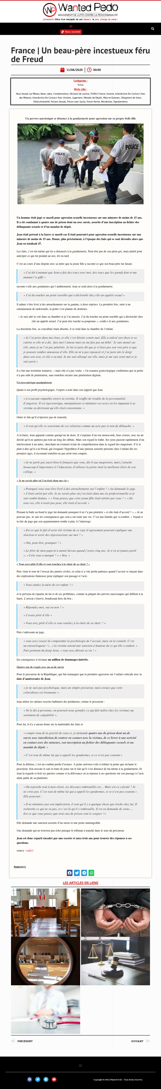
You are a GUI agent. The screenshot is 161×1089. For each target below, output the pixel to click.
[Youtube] (54, 1079)
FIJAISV (94, 94)
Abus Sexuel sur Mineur (27, 94)
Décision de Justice (79, 94)
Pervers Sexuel (58, 101)
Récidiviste (106, 101)
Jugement (77, 97)
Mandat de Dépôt (93, 97)
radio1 (30, 850)
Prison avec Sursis (76, 101)
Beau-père (46, 94)
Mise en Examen (111, 97)
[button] (71, 26)
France (102, 94)
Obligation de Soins (131, 97)
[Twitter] (37, 1079)
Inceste (110, 94)
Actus (80, 85)
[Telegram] (45, 1079)
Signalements (120, 101)
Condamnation (61, 94)
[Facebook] (29, 1079)
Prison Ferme (93, 101)
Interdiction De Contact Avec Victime (52, 97)
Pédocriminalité (41, 101)
